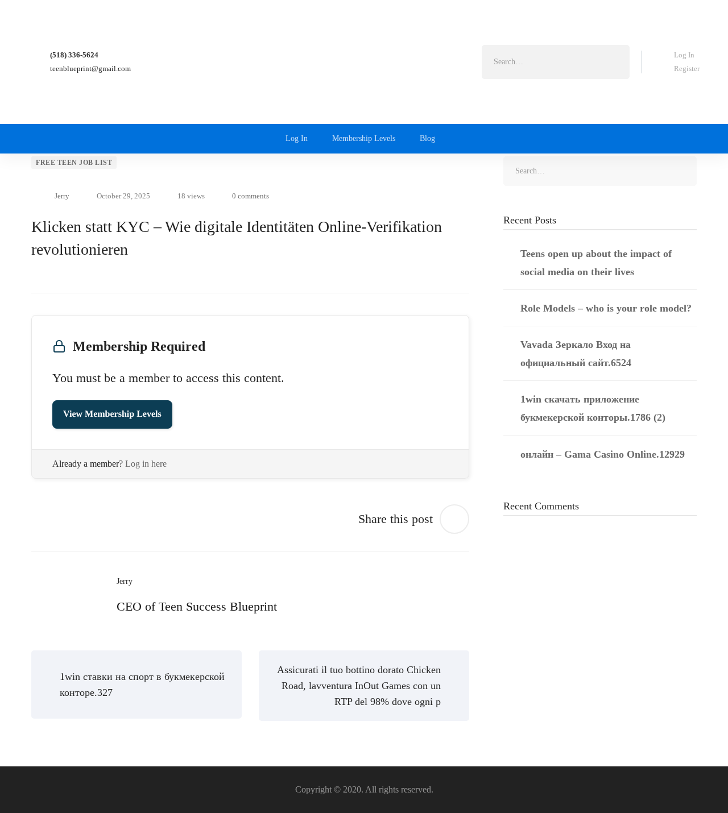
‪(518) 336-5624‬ (74, 55)
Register (687, 68)
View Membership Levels (112, 414)
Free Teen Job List (74, 163)
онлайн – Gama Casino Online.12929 (602, 454)
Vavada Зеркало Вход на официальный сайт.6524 (575, 353)
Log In (684, 55)
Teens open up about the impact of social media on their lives (596, 262)
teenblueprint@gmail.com (90, 68)
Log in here (146, 463)
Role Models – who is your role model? (606, 308)
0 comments (250, 196)
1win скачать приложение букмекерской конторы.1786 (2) (592, 408)
